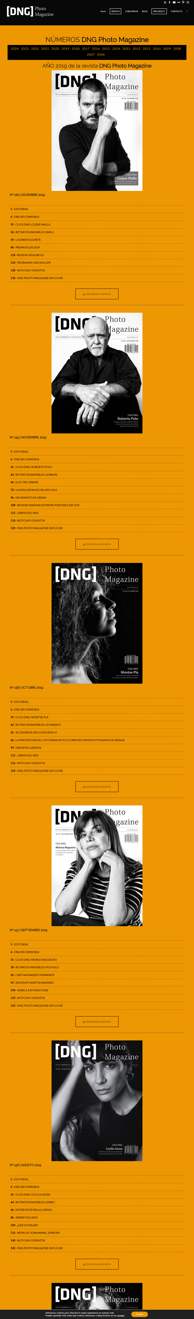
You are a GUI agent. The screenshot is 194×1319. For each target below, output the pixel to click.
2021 (45, 49)
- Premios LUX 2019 (25, 247)
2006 (101, 54)
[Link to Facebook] (169, 2)
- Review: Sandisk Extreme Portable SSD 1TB (45, 505)
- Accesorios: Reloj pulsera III (34, 732)
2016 (96, 49)
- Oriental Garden (26, 747)
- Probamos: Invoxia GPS (30, 262)
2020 (55, 49)
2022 (35, 49)
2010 (157, 49)
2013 (126, 49)
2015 (106, 49)
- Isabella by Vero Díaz (29, 990)
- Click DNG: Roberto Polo (31, 467)
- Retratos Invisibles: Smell (32, 232)
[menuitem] (103, 11)
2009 (167, 49)
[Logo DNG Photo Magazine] (29, 11)
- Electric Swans (24, 482)
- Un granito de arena (28, 497)
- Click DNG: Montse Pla (29, 717)
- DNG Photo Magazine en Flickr (37, 278)
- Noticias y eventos (28, 270)
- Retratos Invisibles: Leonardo (36, 724)
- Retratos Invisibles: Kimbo (33, 1202)
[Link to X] (165, 2)
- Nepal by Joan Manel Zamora (35, 1232)
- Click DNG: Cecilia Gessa (30, 1194)
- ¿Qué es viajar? (24, 1225)
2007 (91, 54)
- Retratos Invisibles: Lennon (34, 474)
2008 (177, 49)
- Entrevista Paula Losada (31, 1209)
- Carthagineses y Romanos (32, 975)
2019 (65, 49)
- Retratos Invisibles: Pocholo (35, 967)
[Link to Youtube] (174, 2)
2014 (116, 49)
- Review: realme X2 (27, 255)
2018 (76, 49)
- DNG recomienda (25, 216)
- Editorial (19, 209)
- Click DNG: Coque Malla (30, 224)
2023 (25, 49)
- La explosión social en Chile (34, 490)
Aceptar (139, 1314)
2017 (86, 49)
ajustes (120, 1315)
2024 (15, 49)
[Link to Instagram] (188, 2)
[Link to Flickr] (178, 2)
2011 (147, 49)
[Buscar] (187, 11)
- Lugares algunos (25, 239)
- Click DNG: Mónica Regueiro (34, 959)
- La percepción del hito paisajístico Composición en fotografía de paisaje (68, 740)
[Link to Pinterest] (183, 2)
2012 (136, 49)
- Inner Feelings (24, 1217)
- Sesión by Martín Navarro (32, 982)
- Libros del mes (24, 512)
